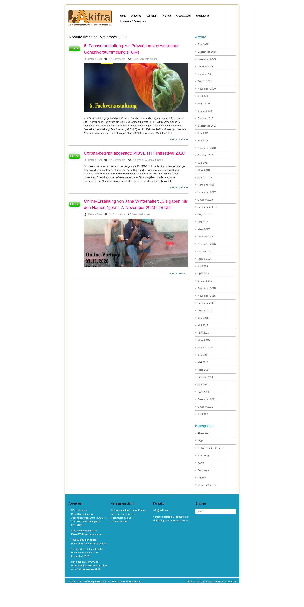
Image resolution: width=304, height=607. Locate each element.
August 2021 (205, 81)
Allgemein (137, 159)
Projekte (166, 15)
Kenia (201, 462)
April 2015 (203, 332)
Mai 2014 (203, 362)
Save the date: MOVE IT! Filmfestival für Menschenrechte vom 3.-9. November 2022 (89, 565)
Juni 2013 (203, 384)
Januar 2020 (205, 110)
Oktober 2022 (205, 74)
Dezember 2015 (207, 288)
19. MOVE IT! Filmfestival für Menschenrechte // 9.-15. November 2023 (87, 552)
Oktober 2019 (205, 118)
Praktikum (203, 470)
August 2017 (205, 214)
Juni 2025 (203, 44)
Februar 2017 (205, 236)
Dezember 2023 (207, 59)
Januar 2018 (205, 177)
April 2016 (203, 273)
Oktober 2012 (205, 406)
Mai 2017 (203, 221)
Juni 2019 (203, 133)
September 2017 (207, 207)
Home (123, 15)
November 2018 (207, 147)
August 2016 (205, 258)
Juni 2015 (203, 318)
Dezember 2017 (207, 184)
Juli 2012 (203, 414)
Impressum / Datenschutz (133, 21)
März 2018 (204, 170)
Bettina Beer (95, 58)
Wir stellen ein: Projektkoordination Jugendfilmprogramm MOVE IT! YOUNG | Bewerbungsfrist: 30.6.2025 (89, 518)
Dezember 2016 (207, 244)
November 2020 (207, 88)
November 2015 (207, 295)
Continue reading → (178, 139)
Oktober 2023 (205, 66)
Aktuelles (136, 15)
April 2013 (203, 391)
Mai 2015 (203, 325)
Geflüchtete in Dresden (210, 448)
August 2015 (205, 310)
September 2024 (207, 51)
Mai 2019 (203, 140)
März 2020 (204, 103)
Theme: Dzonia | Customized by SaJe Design (210, 581)
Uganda (202, 477)
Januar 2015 (205, 347)
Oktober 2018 (205, 155)
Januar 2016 (205, 281)
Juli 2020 (203, 96)
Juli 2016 (203, 266)
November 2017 (207, 192)
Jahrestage (204, 455)
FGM (135, 58)
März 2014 (204, 369)
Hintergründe (202, 15)
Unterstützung (183, 15)
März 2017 (204, 229)
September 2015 (207, 303)
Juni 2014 (203, 354)
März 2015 (204, 340)
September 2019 (207, 125)
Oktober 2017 (205, 199)
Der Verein (151, 15)
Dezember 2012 (207, 399)
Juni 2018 (203, 162)
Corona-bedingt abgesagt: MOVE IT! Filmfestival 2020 (134, 153)
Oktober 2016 (205, 251)
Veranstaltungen (149, 58)
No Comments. (117, 58)
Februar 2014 (205, 377)
